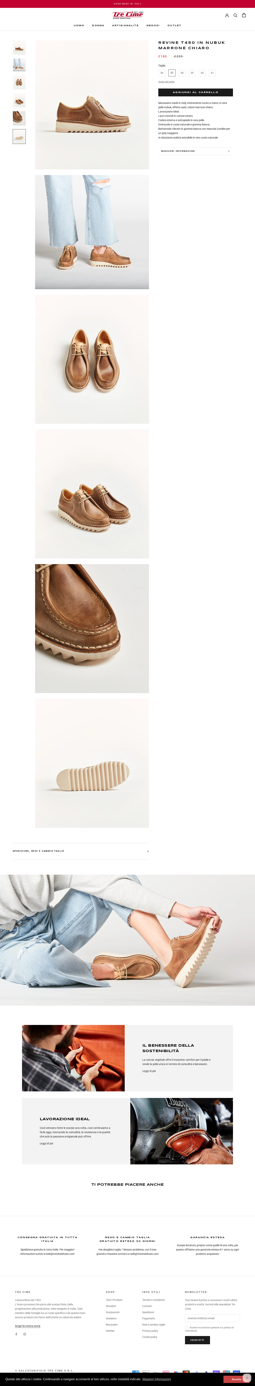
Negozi (153, 26)
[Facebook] (16, 1334)
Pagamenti (148, 1318)
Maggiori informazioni (178, 151)
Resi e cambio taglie (153, 1324)
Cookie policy (149, 1336)
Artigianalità (125, 26)
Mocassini (112, 1324)
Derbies (110, 1330)
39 (192, 72)
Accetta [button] (236, 1379)
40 (202, 72)
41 (212, 72)
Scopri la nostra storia (27, 1325)
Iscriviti (197, 1340)
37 (171, 72)
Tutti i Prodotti (114, 1299)
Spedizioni (148, 1312)
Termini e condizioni (153, 1299)
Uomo (79, 26)
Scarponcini (112, 1312)
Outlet (174, 26)
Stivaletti (111, 1306)
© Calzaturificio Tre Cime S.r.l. (44, 1370)
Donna (98, 26)
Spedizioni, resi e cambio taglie (38, 851)
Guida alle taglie (166, 81)
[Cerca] (235, 15)
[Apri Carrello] (244, 15)
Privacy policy (150, 1330)
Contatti (147, 1306)
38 (182, 72)
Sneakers (111, 1318)
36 (161, 72)
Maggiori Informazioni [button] (156, 1379)
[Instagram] (24, 1334)
